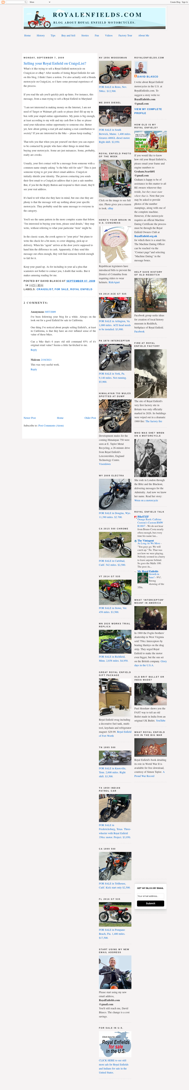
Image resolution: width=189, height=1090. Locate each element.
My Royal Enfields (147, 571)
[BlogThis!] (33, 285)
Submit (150, 903)
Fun (97, 35)
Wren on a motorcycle (146, 500)
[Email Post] (26, 285)
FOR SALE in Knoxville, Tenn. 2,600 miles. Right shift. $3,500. (112, 772)
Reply (34, 350)
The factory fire (153, 421)
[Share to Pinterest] (41, 285)
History (41, 35)
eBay (110, 208)
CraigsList (45, 289)
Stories (85, 35)
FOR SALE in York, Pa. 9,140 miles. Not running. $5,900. (113, 377)
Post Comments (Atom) (51, 425)
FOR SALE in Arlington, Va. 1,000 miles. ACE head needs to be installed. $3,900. (115, 325)
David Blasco (147, 76)
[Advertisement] (94, 45)
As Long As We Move (149, 543)
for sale (62, 289)
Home (27, 35)
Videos (109, 35)
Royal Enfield (81, 289)
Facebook (139, 331)
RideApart (114, 282)
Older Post (90, 418)
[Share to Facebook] (39, 285)
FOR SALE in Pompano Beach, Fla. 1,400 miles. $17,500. (112, 934)
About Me (143, 35)
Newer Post (30, 418)
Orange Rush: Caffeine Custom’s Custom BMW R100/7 (150, 523)
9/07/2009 (50, 311)
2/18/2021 (46, 359)
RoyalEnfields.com (95, 14)
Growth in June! (154, 575)
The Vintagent (145, 540)
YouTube (160, 720)
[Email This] (30, 285)
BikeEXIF (143, 516)
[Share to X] (36, 285)
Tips (53, 35)
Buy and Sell (68, 35)
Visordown (105, 464)
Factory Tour (125, 35)
